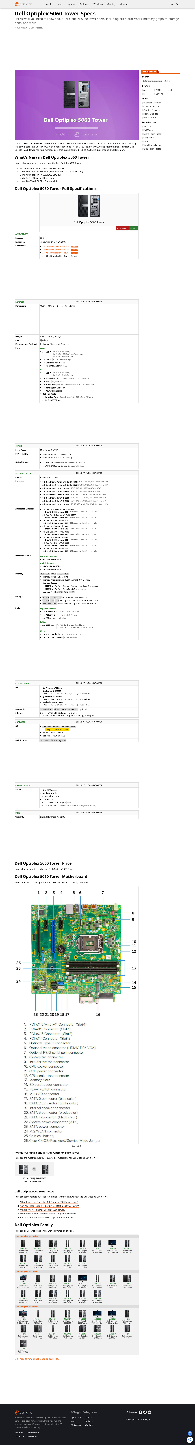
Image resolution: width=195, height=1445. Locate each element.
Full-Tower (148, 130)
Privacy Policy (33, 1432)
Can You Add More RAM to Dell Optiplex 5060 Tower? (46, 1217)
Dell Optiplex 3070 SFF (23, 1265)
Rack (145, 141)
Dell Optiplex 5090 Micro (38, 1286)
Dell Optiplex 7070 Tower (97, 1336)
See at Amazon (122, 228)
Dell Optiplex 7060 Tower (23, 1351)
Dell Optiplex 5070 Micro (23, 1300)
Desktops (84, 4)
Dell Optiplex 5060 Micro (68, 1300)
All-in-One (148, 126)
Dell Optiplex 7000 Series (27, 1306)
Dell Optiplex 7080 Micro (127, 1321)
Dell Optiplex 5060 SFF (82, 1300)
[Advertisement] (97, 49)
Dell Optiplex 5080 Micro (97, 1286)
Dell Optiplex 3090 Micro (23, 1250)
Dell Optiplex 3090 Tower (53, 1250)
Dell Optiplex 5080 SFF (112, 1286)
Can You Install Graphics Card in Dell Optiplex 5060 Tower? (49, 1205)
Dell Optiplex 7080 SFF (23, 1336)
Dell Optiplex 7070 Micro (68, 1336)
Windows (98, 4)
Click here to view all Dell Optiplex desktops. (37, 1358)
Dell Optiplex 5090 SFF (53, 1286)
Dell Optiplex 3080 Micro (68, 1250)
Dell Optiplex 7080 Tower (38, 1336)
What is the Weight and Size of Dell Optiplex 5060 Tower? (48, 1213)
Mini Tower (149, 137)
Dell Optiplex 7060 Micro (112, 1336)
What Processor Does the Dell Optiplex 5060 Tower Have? (49, 1202)
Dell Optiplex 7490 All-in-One (23, 1321)
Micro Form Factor (152, 133)
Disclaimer (32, 1436)
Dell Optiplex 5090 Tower (68, 1286)
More (122, 4)
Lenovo (159, 93)
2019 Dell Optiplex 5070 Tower (55, 252)
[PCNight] (23, 4)
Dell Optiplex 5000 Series (27, 1271)
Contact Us (19, 1436)
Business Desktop (152, 102)
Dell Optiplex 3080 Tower (97, 1250)
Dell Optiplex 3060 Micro (53, 1265)
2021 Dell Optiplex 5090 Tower (55, 246)
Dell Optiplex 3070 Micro (127, 1250)
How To (48, 4)
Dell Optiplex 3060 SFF (68, 1265)
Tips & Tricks (76, 1417)
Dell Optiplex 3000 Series (27, 1236)
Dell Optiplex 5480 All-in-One (82, 1286)
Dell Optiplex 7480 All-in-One (112, 1321)
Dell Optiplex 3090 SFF (38, 1250)
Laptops (71, 4)
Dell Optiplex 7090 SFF (68, 1321)
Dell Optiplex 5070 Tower (53, 1300)
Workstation (149, 117)
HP (144, 93)
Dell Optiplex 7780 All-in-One (97, 1321)
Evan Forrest (22, 28)
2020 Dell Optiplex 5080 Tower (55, 249)
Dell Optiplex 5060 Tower (97, 1300)
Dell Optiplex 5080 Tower (127, 1286)
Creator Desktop (151, 106)
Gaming (111, 4)
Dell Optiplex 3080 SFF (82, 1250)
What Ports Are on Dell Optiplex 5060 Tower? (42, 1209)
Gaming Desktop (151, 110)
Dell (170, 90)
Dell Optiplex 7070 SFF (82, 1336)
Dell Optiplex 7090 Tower (82, 1321)
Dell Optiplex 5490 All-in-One (23, 1286)
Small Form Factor (152, 145)
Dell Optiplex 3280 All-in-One (112, 1250)
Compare (133, 228)
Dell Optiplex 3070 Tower (38, 1265)
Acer (145, 90)
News (59, 4)
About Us (19, 1432)
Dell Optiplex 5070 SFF (38, 1300)
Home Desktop (151, 113)
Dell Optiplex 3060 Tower (82, 1265)
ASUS (158, 90)
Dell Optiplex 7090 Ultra (38, 1321)
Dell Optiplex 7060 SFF (127, 1336)
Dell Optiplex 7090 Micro (53, 1321)
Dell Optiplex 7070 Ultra (53, 1336)
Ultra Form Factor (152, 148)
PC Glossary (76, 1425)
